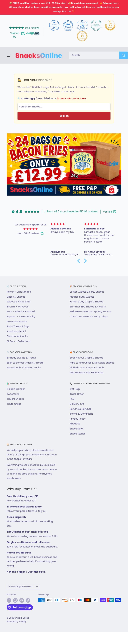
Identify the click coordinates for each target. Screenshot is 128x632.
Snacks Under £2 (16, 331)
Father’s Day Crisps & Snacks (86, 301)
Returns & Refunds (80, 409)
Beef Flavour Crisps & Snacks (86, 357)
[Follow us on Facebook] (9, 600)
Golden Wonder (16, 389)
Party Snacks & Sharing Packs (24, 367)
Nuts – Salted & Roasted (21, 311)
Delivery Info (77, 404)
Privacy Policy (78, 418)
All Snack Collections (18, 341)
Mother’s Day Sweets (82, 296)
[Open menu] (8, 55)
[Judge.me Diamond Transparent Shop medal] (54, 25)
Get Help (75, 389)
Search (64, 115)
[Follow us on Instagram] (15, 600)
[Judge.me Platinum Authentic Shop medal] (96, 25)
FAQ (72, 399)
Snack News (77, 428)
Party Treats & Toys (18, 326)
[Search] (123, 55)
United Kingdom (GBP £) (20, 586)
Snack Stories (77, 433)
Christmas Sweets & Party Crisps (89, 316)
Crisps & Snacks (16, 296)
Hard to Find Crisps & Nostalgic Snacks (92, 362)
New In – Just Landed (19, 291)
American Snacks (17, 321)
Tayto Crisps (14, 404)
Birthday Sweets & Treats (21, 357)
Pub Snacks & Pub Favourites (86, 372)
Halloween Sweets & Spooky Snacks (90, 311)
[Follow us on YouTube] (21, 600)
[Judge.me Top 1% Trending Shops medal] (82, 36)
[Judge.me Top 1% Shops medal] (110, 25)
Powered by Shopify (16, 621)
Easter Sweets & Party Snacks (87, 291)
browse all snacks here (71, 98)
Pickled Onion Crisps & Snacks (87, 367)
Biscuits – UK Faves (17, 306)
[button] (79, 260)
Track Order (77, 394)
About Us (75, 423)
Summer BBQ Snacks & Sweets (88, 306)
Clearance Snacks (17, 336)
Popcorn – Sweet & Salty (21, 316)
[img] (30, 229)
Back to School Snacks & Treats (25, 362)
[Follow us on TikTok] (28, 600)
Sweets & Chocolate (18, 301)
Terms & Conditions (81, 413)
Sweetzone (13, 394)
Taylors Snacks (15, 399)
